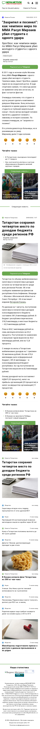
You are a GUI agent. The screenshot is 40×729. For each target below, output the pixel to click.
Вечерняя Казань (18, 302)
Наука (7, 517)
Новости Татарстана (11, 217)
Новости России (10, 17)
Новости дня (7, 56)
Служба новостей (10, 60)
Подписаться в (20, 67)
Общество (8, 505)
